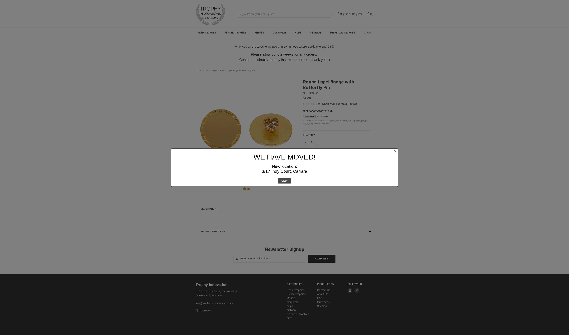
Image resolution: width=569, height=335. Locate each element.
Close (284, 181)
